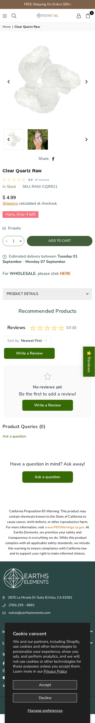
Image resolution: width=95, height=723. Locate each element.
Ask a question (14, 436)
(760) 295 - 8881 (22, 605)
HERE (65, 273)
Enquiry (14, 228)
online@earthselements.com (29, 613)
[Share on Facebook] (53, 158)
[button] (87, 15)
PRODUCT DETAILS (23, 294)
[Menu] (4, 15)
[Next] (86, 82)
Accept (45, 684)
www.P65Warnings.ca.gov (64, 527)
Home (7, 27)
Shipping (10, 203)
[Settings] (78, 15)
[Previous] (9, 82)
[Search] (13, 15)
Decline (45, 697)
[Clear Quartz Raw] (14, 139)
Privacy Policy (55, 671)
